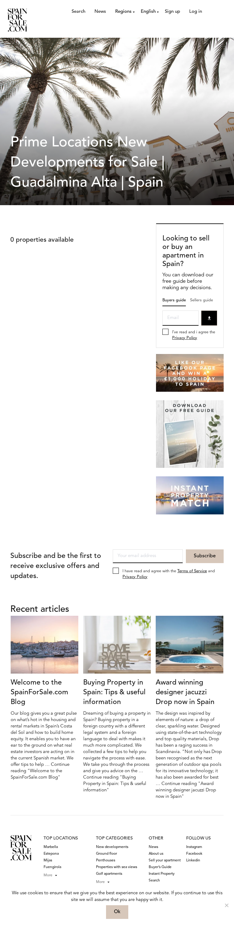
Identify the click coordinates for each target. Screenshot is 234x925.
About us (156, 854)
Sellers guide (201, 300)
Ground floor (106, 854)
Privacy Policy (184, 338)
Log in (195, 11)
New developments (112, 847)
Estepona (51, 854)
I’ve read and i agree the (193, 335)
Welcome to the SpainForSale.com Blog (39, 692)
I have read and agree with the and (168, 574)
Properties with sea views (116, 867)
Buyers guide (174, 300)
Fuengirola (52, 867)
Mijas (48, 860)
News (100, 11)
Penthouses (105, 860)
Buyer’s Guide (160, 867)
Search (78, 11)
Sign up (172, 11)
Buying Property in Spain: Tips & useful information (114, 692)
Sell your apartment (165, 860)
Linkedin (193, 860)
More (48, 875)
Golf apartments (109, 874)
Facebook (194, 854)
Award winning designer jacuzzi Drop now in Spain (185, 692)
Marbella (51, 847)
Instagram (194, 847)
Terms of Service (192, 571)
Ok (117, 911)
